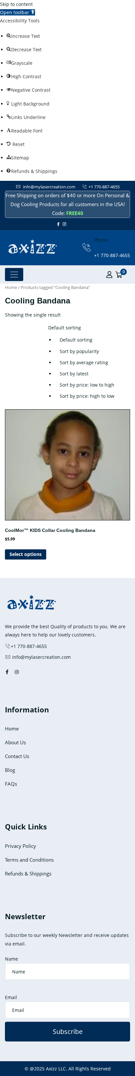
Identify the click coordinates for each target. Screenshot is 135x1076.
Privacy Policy (20, 846)
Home (11, 287)
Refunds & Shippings (28, 873)
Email (11, 997)
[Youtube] (72, 224)
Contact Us (17, 756)
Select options (26, 554)
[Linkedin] (75, 224)
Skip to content (16, 4)
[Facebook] (58, 224)
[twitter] (69, 224)
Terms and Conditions (29, 859)
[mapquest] (78, 224)
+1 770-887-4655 (104, 187)
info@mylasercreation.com (48, 187)
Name (11, 959)
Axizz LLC (56, 1068)
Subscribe (68, 1031)
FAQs (11, 783)
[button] (17, 12)
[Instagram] (64, 224)
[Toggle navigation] (14, 274)
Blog (10, 770)
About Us (15, 742)
